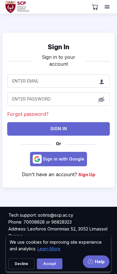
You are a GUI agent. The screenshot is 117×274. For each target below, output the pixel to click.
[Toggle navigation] (107, 7)
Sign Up (86, 174)
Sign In (58, 128)
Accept (49, 263)
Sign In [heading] (58, 47)
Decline (21, 263)
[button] (101, 100)
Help (100, 261)
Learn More (49, 248)
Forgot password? (28, 114)
